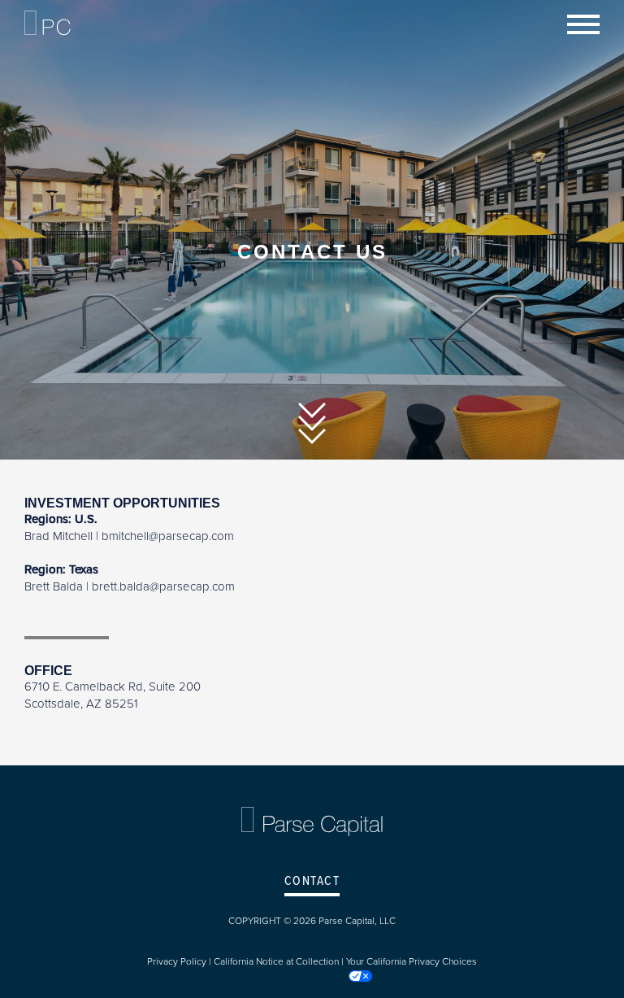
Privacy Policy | (180, 961)
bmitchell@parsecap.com (168, 536)
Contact (312, 881)
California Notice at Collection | (280, 961)
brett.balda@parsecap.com (163, 586)
